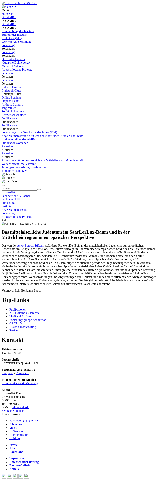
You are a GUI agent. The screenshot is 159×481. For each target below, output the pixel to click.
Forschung (8, 45)
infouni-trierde (20, 407)
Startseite (7, 13)
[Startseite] (19, 3)
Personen (7, 73)
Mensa (13, 427)
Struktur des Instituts (14, 34)
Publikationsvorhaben (15, 142)
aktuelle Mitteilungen (14, 170)
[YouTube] (15, 477)
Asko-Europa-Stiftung (30, 245)
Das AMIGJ (9, 17)
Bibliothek (15, 424)
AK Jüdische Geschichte (24, 313)
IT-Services (16, 431)
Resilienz (15, 330)
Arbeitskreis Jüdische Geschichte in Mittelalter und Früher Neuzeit (42, 160)
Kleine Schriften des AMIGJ (19, 139)
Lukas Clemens (11, 87)
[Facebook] (4, 477)
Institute (6, 206)
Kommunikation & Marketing (20, 383)
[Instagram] (21, 477)
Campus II (22, 373)
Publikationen (10, 118)
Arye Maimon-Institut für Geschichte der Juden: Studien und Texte (42, 136)
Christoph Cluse (11, 90)
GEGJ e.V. (16, 323)
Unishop (14, 438)
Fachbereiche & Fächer (16, 195)
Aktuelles (7, 146)
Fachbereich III (11, 199)
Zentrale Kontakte (13, 410)
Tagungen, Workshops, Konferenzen (24, 167)
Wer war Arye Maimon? (16, 41)
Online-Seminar (11, 97)
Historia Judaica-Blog (22, 327)
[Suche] (3, 185)
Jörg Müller (9, 108)
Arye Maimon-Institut (15, 209)
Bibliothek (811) (12, 38)
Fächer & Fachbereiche (23, 420)
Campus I (7, 373)
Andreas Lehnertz (12, 104)
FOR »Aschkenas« (13, 59)
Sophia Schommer (13, 111)
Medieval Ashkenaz (14, 66)
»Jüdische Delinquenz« (16, 62)
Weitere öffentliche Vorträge (19, 163)
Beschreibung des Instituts (18, 31)
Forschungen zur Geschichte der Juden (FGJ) (29, 132)
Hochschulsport (19, 434)
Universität (8, 192)
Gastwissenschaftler (14, 115)
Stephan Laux (10, 101)
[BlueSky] (10, 477)
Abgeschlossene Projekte (17, 69)
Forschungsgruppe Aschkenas (27, 320)
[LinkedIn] (26, 477)
